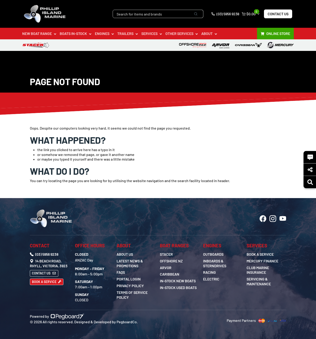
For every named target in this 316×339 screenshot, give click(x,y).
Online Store (278, 33)
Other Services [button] (179, 33)
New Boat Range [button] (37, 33)
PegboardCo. (127, 322)
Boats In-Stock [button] (73, 33)
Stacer (166, 254)
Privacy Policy (130, 285)
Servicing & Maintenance (259, 281)
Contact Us (278, 14)
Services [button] (149, 33)
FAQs (121, 272)
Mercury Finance (262, 261)
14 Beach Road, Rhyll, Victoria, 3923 (49, 263)
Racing (209, 272)
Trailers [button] (125, 33)
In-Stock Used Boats (178, 287)
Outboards (213, 254)
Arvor (165, 267)
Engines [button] (102, 33)
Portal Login (129, 279)
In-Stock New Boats (178, 281)
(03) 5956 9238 (227, 14)
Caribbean (169, 274)
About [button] (207, 33)
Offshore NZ (171, 261)
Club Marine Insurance (258, 270)
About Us (125, 254)
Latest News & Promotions (130, 263)
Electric (211, 279)
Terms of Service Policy (132, 294)
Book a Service (44, 282)
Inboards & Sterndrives (214, 263)
